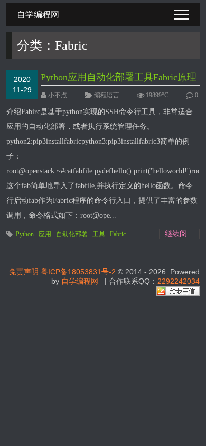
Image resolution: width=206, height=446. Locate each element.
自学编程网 (79, 281)
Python (25, 234)
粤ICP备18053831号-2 (78, 271)
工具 (98, 234)
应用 (45, 234)
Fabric (118, 234)
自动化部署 (72, 234)
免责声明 (24, 271)
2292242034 (178, 281)
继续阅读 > (176, 234)
